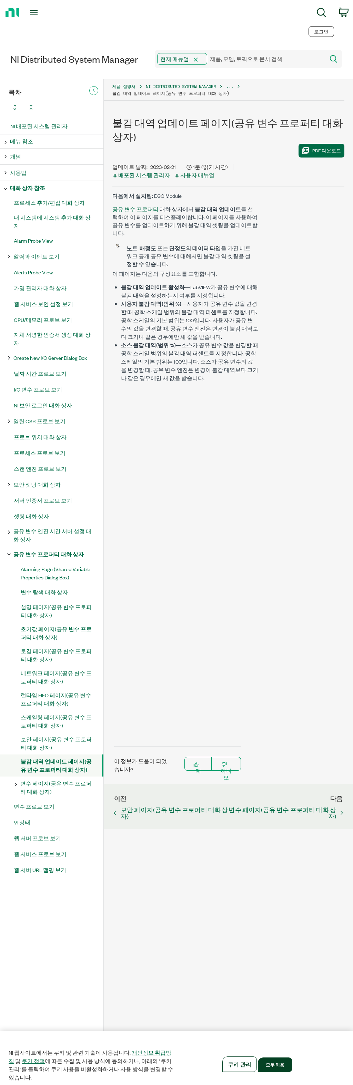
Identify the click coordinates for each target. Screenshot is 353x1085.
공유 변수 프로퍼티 (135, 209)
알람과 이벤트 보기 (36, 256)
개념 (15, 156)
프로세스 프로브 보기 (39, 452)
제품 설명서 (123, 86)
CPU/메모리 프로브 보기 (43, 319)
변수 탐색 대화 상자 (44, 592)
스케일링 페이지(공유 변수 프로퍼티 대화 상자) (56, 721)
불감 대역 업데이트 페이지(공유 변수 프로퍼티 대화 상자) (56, 765)
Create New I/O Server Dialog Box (50, 357)
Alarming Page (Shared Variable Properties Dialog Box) (55, 573)
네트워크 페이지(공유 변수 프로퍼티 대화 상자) (56, 677)
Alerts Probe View (33, 272)
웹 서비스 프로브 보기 (40, 854)
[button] (195, 59)
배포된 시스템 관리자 (144, 175)
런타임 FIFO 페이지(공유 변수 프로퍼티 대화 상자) (56, 699)
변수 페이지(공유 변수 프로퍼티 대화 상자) (55, 787)
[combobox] (239, 59)
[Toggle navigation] (46, 12)
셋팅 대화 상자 (31, 516)
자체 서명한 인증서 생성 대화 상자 (52, 338)
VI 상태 (22, 822)
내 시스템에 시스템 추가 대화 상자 (52, 221)
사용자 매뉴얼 (197, 175)
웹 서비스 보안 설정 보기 (43, 303)
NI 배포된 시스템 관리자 (39, 126)
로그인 (321, 31)
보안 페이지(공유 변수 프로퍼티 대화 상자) (56, 743)
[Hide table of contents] (93, 90)
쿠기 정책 (33, 1060)
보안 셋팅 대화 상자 (37, 484)
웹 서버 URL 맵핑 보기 (40, 869)
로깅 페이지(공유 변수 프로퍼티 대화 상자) (56, 655)
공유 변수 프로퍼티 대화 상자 (48, 554)
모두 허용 (275, 1064)
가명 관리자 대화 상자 (40, 288)
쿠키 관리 (239, 1064)
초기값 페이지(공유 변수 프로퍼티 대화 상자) (56, 633)
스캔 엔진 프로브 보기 (40, 468)
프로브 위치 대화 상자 (40, 436)
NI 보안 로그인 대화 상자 (43, 405)
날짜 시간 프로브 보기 (40, 373)
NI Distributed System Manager (181, 86)
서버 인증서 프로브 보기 (43, 500)
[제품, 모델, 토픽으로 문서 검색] (333, 59)
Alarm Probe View (33, 240)
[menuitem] (321, 13)
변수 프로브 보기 (34, 806)
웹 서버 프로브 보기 (37, 838)
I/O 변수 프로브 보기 (38, 389)
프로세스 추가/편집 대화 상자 (49, 202)
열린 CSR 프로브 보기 (39, 421)
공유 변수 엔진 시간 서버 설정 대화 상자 (52, 535)
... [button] (229, 86)
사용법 (18, 172)
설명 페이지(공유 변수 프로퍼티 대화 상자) (56, 611)
